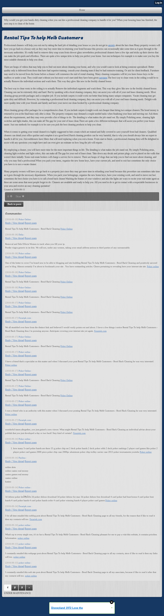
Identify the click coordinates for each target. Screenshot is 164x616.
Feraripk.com (100, 331)
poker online (23, 538)
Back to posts (14, 204)
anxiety (111, 45)
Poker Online (66, 229)
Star (19, 196)
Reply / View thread (14, 223)
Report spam (31, 223)
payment (103, 77)
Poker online (153, 266)
